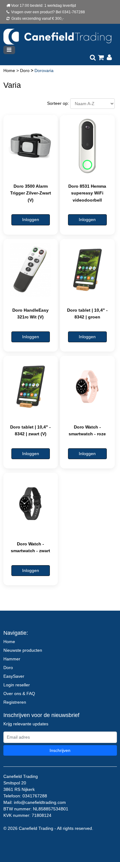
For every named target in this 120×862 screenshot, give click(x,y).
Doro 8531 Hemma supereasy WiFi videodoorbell (87, 193)
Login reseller (16, 684)
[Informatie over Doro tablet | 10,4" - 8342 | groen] (87, 270)
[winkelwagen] (101, 58)
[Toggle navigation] (9, 50)
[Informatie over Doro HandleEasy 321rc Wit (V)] (30, 270)
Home (9, 70)
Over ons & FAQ (19, 693)
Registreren (14, 702)
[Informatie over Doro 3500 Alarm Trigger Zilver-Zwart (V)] (30, 146)
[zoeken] (93, 58)
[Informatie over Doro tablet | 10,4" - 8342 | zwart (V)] (30, 387)
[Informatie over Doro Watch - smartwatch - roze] (87, 387)
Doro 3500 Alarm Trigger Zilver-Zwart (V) (30, 193)
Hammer (11, 658)
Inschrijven (60, 750)
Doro (25, 70)
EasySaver (13, 676)
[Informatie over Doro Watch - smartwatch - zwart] (30, 504)
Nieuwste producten (22, 650)
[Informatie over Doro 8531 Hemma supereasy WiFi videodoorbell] (87, 146)
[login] (109, 58)
